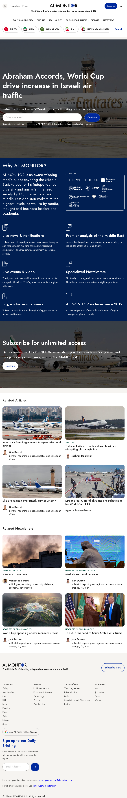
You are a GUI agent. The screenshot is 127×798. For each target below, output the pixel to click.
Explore (95, 20)
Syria (4, 724)
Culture (41, 20)
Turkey (5, 688)
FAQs (66, 696)
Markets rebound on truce (81, 574)
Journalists (99, 692)
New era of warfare (14, 574)
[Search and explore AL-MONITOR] (4, 6)
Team (97, 696)
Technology (55, 20)
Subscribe (111, 6)
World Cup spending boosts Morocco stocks (30, 633)
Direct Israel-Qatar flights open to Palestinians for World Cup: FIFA (93, 502)
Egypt (4, 712)
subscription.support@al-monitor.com (55, 780)
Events (25, 6)
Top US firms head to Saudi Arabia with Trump (94, 633)
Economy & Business (76, 20)
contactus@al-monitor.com (44, 785)
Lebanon (6, 720)
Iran (4, 696)
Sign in (121, 6)
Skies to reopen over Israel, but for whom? (29, 501)
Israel (4, 704)
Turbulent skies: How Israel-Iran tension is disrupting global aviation (90, 448)
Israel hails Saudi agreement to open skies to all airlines (31, 444)
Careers (98, 700)
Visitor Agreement (72, 688)
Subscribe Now (113, 667)
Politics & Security (23, 20)
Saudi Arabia (8, 692)
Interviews (108, 20)
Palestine (6, 708)
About (98, 688)
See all (118, 29)
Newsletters (15, 6)
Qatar (5, 716)
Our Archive (39, 704)
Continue (10, 366)
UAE (4, 700)
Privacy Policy (70, 692)
